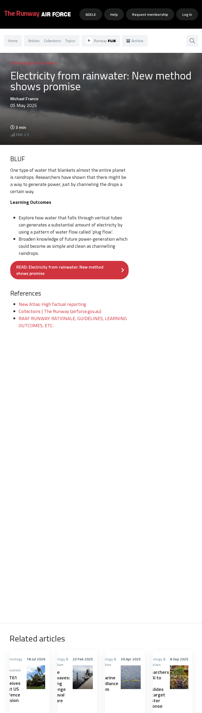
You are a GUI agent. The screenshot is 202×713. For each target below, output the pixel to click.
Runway (105, 40)
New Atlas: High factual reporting (52, 304)
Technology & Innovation (33, 63)
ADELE (90, 14)
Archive (137, 40)
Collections (52, 40)
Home (13, 40)
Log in (187, 14)
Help (114, 14)
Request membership (150, 14)
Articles (34, 40)
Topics (70, 40)
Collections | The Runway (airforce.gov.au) (60, 311)
